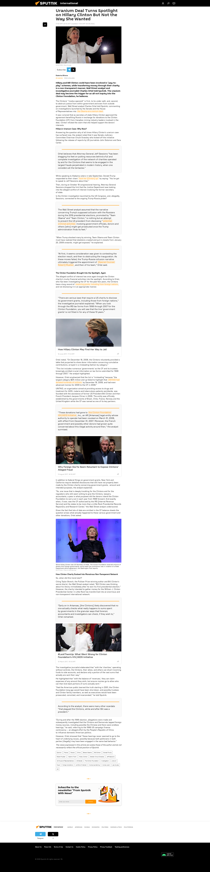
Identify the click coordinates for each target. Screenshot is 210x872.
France (66, 752)
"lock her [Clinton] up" (88, 178)
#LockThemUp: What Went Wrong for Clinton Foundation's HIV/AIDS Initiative (82, 655)
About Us (38, 847)
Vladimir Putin (72, 756)
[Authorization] (163, 3)
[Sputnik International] (47, 6)
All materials (59, 78)
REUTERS (60, 65)
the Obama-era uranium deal (90, 111)
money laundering (94, 765)
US (57, 769)
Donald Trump (107, 752)
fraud (58, 765)
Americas (78, 827)
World (70, 827)
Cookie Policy (80, 847)
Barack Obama (87, 752)
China (78, 752)
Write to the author (69, 78)
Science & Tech (116, 827)
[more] (118, 354)
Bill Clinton (97, 752)
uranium (113, 761)
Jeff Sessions (111, 756)
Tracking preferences (122, 847)
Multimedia (128, 827)
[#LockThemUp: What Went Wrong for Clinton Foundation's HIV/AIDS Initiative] (88, 637)
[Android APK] (167, 854)
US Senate (79, 761)
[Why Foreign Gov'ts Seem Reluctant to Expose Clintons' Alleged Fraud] (88, 450)
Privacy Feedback (106, 847)
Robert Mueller (61, 756)
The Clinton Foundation (92, 761)
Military (105, 827)
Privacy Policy (92, 847)
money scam (106, 765)
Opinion (59, 752)
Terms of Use (58, 847)
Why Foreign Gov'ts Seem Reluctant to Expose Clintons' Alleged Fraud (88, 468)
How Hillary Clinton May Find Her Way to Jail (82, 349)
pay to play (116, 765)
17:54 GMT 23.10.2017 (63, 24)
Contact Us (69, 847)
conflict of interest (81, 765)
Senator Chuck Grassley (97, 756)
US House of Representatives (65, 761)
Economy (95, 827)
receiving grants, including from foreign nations (97, 284)
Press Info (47, 847)
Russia (72, 752)
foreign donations (68, 765)
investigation (105, 761)
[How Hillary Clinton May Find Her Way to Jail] (88, 333)
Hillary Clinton (83, 756)
